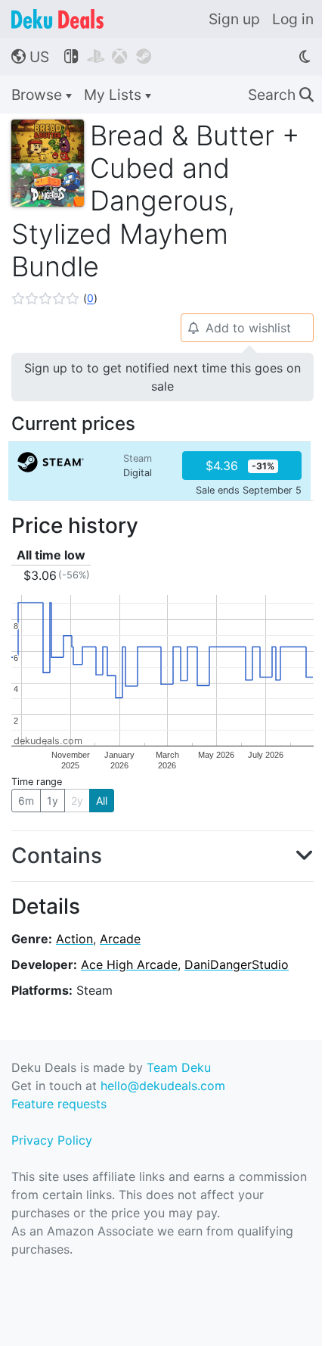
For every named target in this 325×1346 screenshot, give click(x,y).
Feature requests (59, 1103)
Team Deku (179, 1067)
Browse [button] (38, 95)
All (101, 800)
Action (74, 938)
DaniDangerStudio (236, 964)
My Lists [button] (114, 95)
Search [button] (281, 95)
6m (26, 800)
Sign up (234, 19)
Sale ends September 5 (249, 490)
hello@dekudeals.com (163, 1085)
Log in (293, 19)
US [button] (30, 57)
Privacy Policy (51, 1140)
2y (77, 800)
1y (52, 800)
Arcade (120, 938)
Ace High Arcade (129, 964)
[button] (54, 298)
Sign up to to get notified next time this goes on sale (162, 377)
